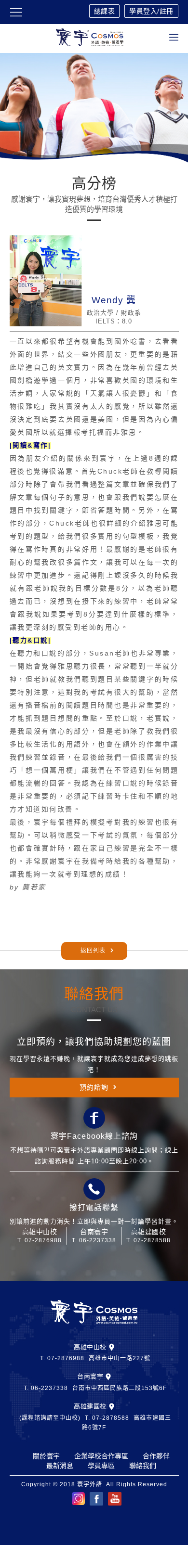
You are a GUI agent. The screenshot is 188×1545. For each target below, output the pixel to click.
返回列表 (93, 950)
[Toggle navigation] (173, 37)
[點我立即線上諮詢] (94, 1118)
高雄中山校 (90, 1347)
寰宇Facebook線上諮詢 (94, 1136)
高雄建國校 (90, 1406)
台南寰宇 (90, 1376)
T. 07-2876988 (39, 1240)
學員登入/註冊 (151, 11)
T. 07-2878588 (148, 1240)
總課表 (104, 11)
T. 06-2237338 (94, 1240)
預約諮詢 (94, 1087)
